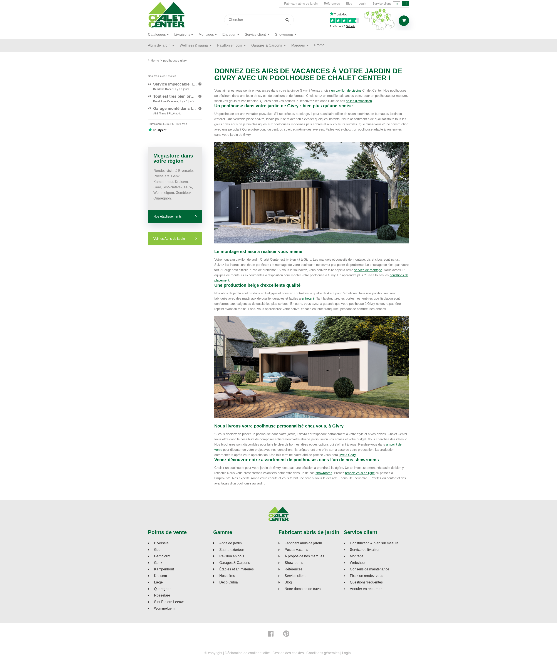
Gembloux (162, 556)
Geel (157, 549)
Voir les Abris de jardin (169, 238)
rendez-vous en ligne (360, 473)
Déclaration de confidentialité (247, 653)
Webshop (357, 563)
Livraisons (182, 34)
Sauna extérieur (231, 549)
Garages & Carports (267, 45)
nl (397, 3)
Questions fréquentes (366, 582)
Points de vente (167, 532)
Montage (356, 556)
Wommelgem (164, 608)
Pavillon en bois (230, 45)
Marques (298, 45)
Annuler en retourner (366, 589)
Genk (158, 563)
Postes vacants (296, 549)
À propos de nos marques (304, 556)
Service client (381, 3)
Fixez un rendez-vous (366, 576)
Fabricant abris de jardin (301, 3)
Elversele (161, 543)
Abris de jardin (159, 45)
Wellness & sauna (194, 45)
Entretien (229, 34)
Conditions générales (322, 653)
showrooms (323, 473)
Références (332, 3)
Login (362, 3)
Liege (158, 582)
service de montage (368, 270)
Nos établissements (167, 216)
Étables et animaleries (236, 569)
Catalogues (157, 34)
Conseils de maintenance (369, 569)
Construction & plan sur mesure (374, 543)
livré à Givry (347, 455)
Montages (206, 34)
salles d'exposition (359, 101)
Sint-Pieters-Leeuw (169, 602)
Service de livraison (365, 549)
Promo (319, 45)
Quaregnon (162, 589)
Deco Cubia (228, 582)
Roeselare (162, 595)
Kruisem (160, 576)
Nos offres (227, 576)
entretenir (308, 298)
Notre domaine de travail (303, 589)
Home (155, 60)
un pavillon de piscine (346, 90)
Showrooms (284, 34)
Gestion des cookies (288, 653)
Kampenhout (164, 569)
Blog (349, 3)
